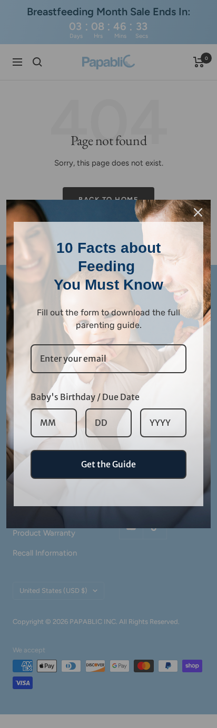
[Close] (198, 212)
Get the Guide (108, 464)
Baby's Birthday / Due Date (85, 397)
